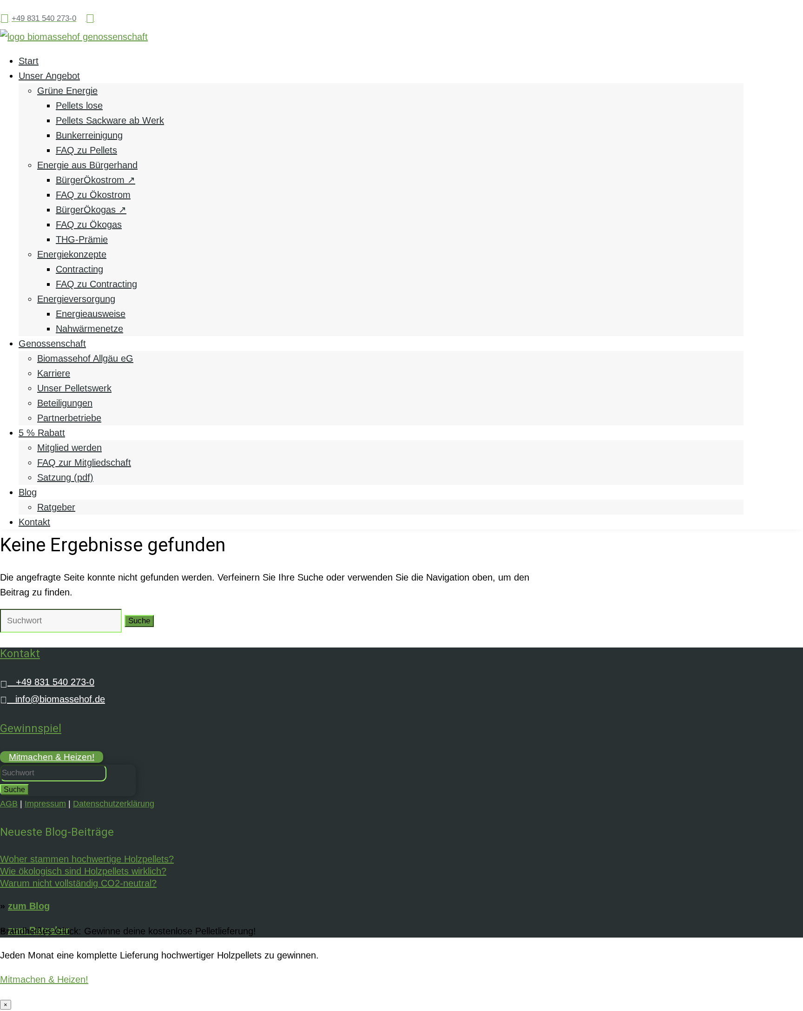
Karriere (53, 373)
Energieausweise (90, 314)
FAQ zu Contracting (96, 284)
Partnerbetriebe (69, 418)
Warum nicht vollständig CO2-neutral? (78, 883)
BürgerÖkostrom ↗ (95, 180)
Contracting (79, 269)
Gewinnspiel (30, 728)
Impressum (45, 803)
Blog (28, 492)
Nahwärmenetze (89, 329)
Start (29, 61)
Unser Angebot (49, 76)
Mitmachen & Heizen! (51, 757)
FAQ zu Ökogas (89, 224)
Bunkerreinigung (89, 135)
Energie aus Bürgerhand (87, 165)
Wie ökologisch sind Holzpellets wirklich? (83, 871)
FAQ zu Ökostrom (93, 195)
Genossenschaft (52, 343)
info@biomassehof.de (52, 699)
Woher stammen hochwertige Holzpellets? (87, 859)
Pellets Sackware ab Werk (110, 120)
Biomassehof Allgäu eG (85, 358)
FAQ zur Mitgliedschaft (84, 462)
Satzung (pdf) (65, 477)
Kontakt (34, 522)
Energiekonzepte (71, 254)
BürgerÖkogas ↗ (91, 210)
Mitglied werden (69, 448)
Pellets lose (79, 105)
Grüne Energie (67, 91)
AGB (9, 803)
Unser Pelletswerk (74, 388)
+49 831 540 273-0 (47, 682)
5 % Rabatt (42, 433)
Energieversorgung (76, 299)
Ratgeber (56, 507)
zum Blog (29, 906)
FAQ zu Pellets (86, 150)
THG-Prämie (82, 239)
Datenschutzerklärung (113, 803)
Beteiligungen (64, 403)
